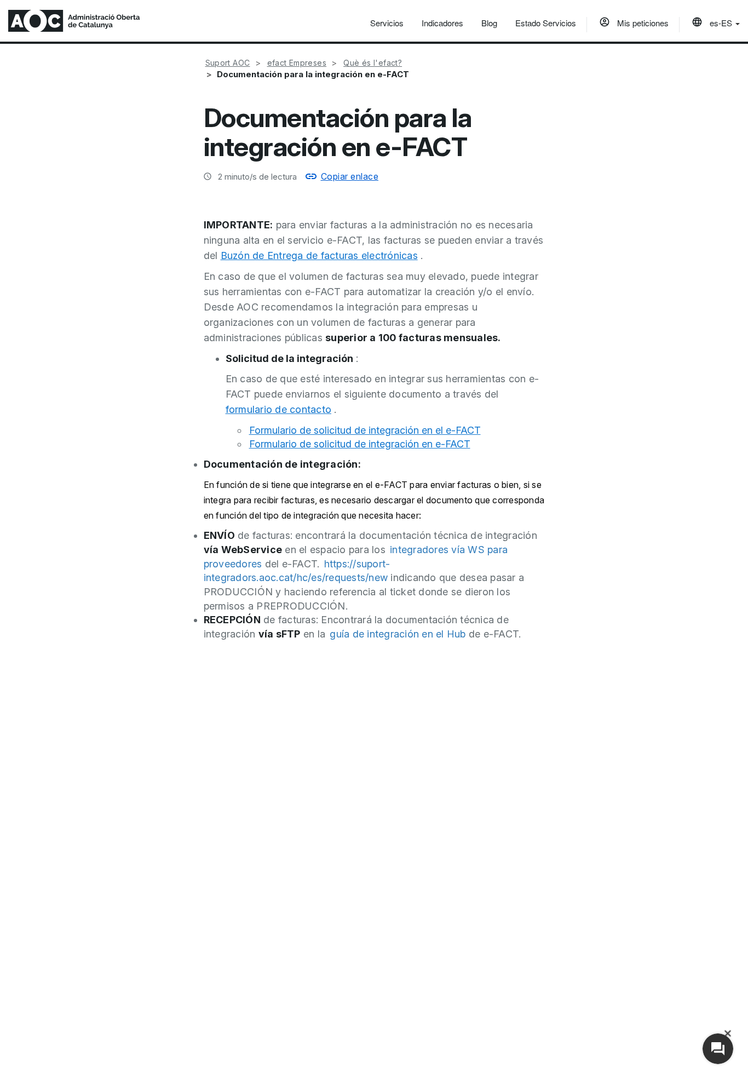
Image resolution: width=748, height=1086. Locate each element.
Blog (489, 22)
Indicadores (442, 22)
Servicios (387, 22)
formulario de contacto (279, 409)
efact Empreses (297, 62)
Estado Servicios (545, 22)
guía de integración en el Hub (397, 634)
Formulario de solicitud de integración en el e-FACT (365, 430)
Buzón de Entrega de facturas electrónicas (319, 255)
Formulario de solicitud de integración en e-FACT (359, 444)
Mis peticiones (642, 22)
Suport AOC (227, 62)
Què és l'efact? (372, 62)
